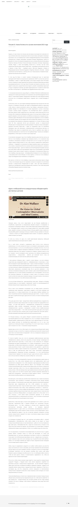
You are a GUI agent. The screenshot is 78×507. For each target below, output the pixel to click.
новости (25, 33)
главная (3, 1)
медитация (51, 33)
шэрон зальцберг (55, 81)
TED (58, 48)
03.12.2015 (10, 46)
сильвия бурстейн (60, 72)
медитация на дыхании (55, 67)
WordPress (33, 503)
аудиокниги (64, 51)
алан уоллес (16, 1)
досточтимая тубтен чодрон (60, 59)
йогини (57, 60)
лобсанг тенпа (57, 62)
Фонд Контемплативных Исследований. (18, 503)
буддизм (63, 53)
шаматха (65, 79)
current (54, 48)
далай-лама (62, 56)
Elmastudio (43, 503)
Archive (14, 46)
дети (66, 56)
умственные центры (41, 486)
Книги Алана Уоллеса (56, 49)
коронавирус (65, 60)
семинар (54, 72)
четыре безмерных (57, 79)
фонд (23, 1)
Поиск (53, 40)
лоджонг (65, 62)
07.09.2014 (10, 192)
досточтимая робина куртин (62, 57)
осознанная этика (64, 68)
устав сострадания (55, 78)
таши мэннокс (66, 73)
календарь (18, 33)
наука (60, 67)
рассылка (34, 1)
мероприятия (9, 1)
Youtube (69, 503)
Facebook (67, 503)
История (61, 48)
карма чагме (61, 60)
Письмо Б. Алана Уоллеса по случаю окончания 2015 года (28, 45)
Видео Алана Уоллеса (15, 486)
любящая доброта (58, 64)
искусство (59, 33)
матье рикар (66, 64)
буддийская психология (58, 55)
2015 (28, 178)
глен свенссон (55, 56)
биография (54, 53)
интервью (54, 60)
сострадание (33, 33)
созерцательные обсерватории (38, 178)
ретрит (64, 70)
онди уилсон (56, 68)
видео (27, 486)
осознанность (42, 33)
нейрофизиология (65, 67)
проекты (28, 1)
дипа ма (53, 57)
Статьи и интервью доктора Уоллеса (17, 178)
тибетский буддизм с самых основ (60, 76)
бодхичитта (59, 53)
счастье (62, 73)
